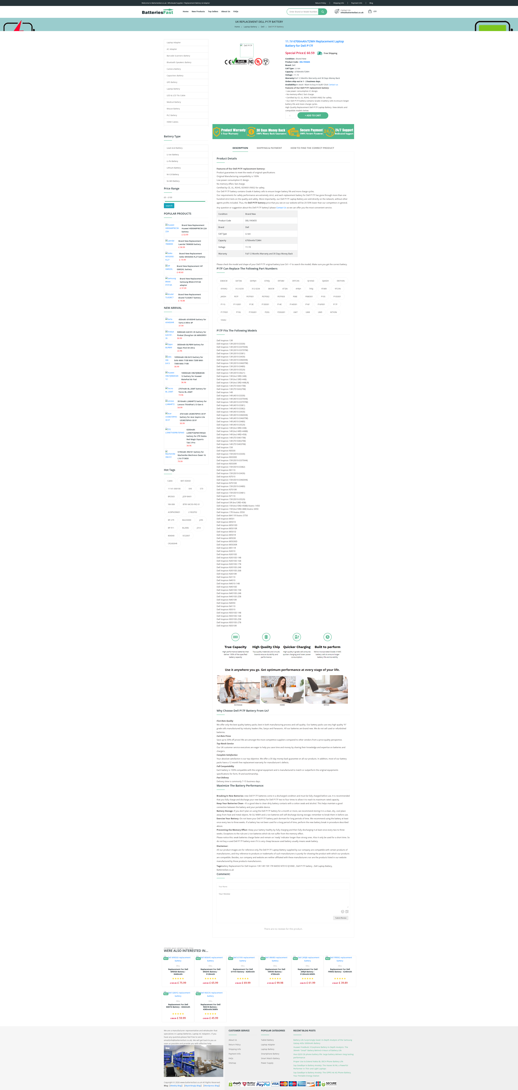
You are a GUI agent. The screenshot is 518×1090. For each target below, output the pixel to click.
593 (190, 488)
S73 (201, 488)
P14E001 (293, 304)
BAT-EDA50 (186, 481)
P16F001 (321, 304)
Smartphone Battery (270, 1053)
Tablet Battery (267, 1040)
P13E (251, 304)
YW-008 (171, 504)
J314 (199, 528)
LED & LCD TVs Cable (176, 95)
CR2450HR (172, 543)
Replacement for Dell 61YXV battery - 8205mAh (243, 970)
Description (240, 147)
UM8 (308, 312)
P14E (279, 304)
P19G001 (253, 312)
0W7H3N (341, 281)
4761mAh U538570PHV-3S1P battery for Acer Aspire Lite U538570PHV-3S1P (193, 417)
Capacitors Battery (175, 75)
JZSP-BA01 (187, 496)
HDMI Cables (172, 122)
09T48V (281, 281)
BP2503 (171, 496)
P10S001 (337, 296)
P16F (307, 304)
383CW (271, 288)
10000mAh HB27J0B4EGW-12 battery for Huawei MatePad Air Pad (193, 376)
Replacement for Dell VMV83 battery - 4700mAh (275, 971)
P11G (223, 304)
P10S (323, 296)
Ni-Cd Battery (173, 174)
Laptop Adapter (174, 42)
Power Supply (267, 1063)
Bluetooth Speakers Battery (179, 62)
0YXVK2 (224, 288)
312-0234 (256, 288)
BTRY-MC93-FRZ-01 (191, 504)
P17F (335, 304)
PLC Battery (172, 115)
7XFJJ (311, 288)
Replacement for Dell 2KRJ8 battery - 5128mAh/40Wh (308, 971)
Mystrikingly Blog (193, 1085)
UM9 (320, 312)
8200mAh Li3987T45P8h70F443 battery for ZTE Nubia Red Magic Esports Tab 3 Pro (197, 436)
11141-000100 (174, 488)
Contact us (333, 84)
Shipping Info (235, 1049)
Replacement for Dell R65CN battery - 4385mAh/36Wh (210, 1007)
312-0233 (239, 288)
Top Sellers (213, 11)
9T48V (324, 288)
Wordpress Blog (211, 1085)
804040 (171, 535)
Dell (262, 26)
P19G (238, 312)
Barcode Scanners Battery (178, 55)
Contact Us (281, 207)
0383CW (223, 281)
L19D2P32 (192, 512)
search (169, 205)
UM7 (295, 312)
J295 (201, 520)
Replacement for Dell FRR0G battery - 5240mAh (340, 970)
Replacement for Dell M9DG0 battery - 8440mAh (178, 971)
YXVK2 (223, 320)
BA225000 (186, 520)
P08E (295, 296)
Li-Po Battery (172, 161)
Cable (170, 481)
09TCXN (295, 281)
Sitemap (232, 1063)
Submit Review (340, 918)
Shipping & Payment (269, 147)
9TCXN (338, 288)
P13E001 (265, 304)
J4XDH (223, 296)
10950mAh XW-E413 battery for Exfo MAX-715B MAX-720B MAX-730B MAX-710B (188, 360)
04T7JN (239, 281)
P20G (267, 312)
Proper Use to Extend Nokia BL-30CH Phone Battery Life (318, 1061)
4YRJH (298, 288)
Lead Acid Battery (175, 148)
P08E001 (309, 296)
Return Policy (235, 1044)
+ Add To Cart (313, 115)
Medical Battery (174, 102)
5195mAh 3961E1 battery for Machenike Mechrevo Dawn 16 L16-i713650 (192, 455)
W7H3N (333, 312)
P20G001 (281, 312)
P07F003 (281, 296)
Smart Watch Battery (270, 1058)
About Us (225, 11)
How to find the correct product (312, 147)
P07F (236, 296)
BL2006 (185, 528)
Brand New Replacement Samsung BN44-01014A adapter (191, 281)
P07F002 (265, 296)
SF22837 (186, 535)
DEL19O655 (305, 62)
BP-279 (171, 520)
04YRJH (253, 281)
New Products (198, 11)
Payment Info (235, 1053)
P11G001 (237, 304)
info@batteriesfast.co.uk (352, 12)
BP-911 (171, 528)
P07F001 (250, 296)
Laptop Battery (250, 26)
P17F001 (224, 312)
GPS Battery (172, 82)
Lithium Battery (174, 167)
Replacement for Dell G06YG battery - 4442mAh (178, 1005)
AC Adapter (172, 49)
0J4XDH (325, 281)
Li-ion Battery (173, 154)
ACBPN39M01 (174, 512)
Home (185, 11)
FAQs (235, 11)
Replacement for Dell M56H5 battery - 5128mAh (210, 971)
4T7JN (285, 288)
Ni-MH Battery (173, 181)
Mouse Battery (173, 108)
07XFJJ (267, 281)
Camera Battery (174, 69)
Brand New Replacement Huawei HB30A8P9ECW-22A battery (194, 228)
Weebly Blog (175, 1085)
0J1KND (310, 281)
